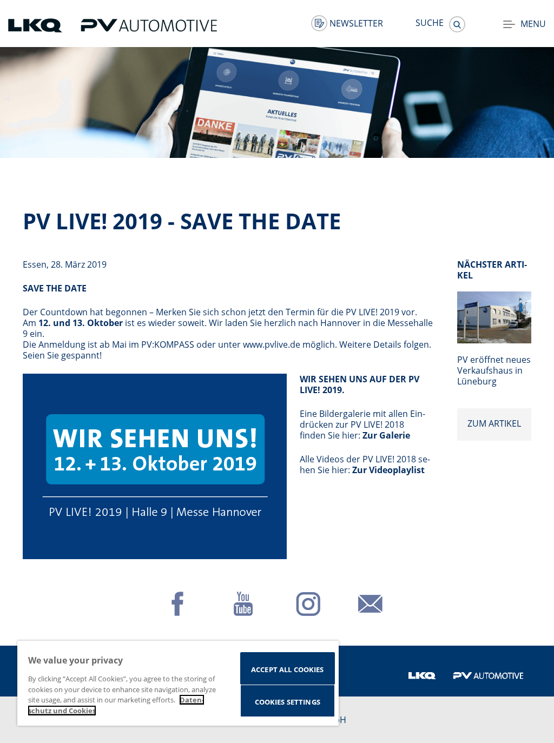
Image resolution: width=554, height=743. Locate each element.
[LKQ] (36, 24)
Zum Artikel (494, 423)
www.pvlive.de (271, 344)
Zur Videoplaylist (388, 470)
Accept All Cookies (287, 669)
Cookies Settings (287, 702)
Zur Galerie (386, 435)
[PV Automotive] (149, 24)
